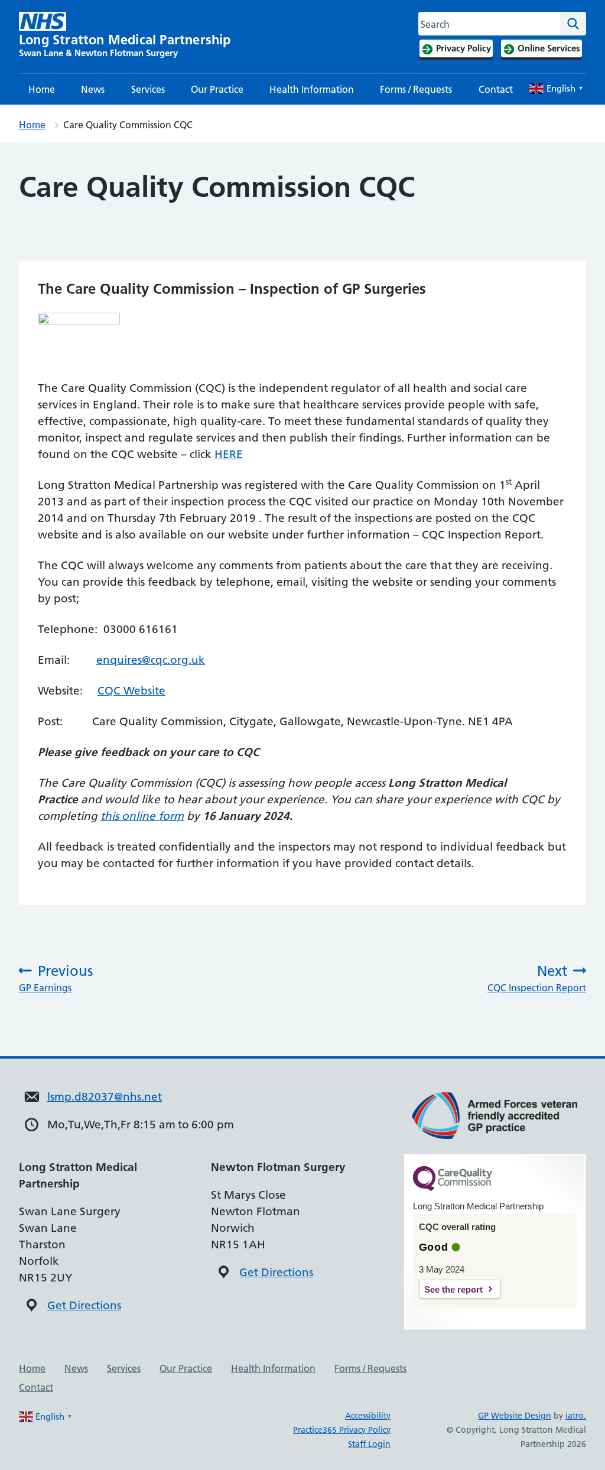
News (93, 89)
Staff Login (369, 1444)
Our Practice (217, 89)
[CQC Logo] (452, 1188)
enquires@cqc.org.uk (150, 660)
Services (148, 89)
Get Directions (84, 1305)
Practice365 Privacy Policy (342, 1429)
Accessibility (368, 1415)
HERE (228, 454)
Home (41, 89)
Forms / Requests (416, 89)
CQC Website (131, 690)
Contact (496, 89)
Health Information (311, 89)
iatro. (575, 1415)
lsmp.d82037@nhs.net (104, 1097)
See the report (453, 1289)
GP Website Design (514, 1415)
